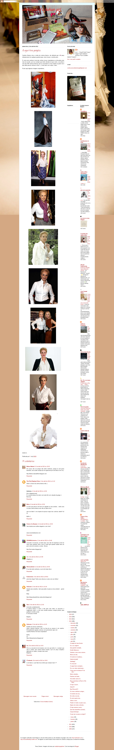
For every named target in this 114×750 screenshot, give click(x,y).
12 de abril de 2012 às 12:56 (37, 504)
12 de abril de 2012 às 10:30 (42, 466)
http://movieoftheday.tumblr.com (28, 739)
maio (72, 639)
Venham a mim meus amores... (78, 652)
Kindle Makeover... (75, 650)
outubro (73, 627)
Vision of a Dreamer (32, 524)
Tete (28, 604)
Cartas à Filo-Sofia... (84, 517)
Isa (27, 645)
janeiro (72, 721)
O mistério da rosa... (75, 693)
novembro (73, 625)
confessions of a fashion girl (41, 10)
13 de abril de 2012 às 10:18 (39, 586)
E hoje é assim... (74, 684)
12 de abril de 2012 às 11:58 (39, 491)
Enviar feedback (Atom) (46, 701)
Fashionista (30, 576)
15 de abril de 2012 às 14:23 (39, 624)
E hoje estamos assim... (76, 707)
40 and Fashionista (84, 265)
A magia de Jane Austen (76, 643)
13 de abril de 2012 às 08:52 (40, 576)
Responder (29, 476)
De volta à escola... (75, 696)
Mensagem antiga (58, 696)
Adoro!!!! (72, 687)
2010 (70, 726)
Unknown (29, 586)
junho (72, 637)
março (72, 717)
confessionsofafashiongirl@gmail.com (77, 68)
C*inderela (29, 660)
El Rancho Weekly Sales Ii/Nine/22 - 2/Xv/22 (85, 269)
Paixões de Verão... (75, 676)
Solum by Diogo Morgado (88, 356)
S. (77, 49)
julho (72, 634)
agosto (72, 632)
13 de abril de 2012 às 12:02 (36, 604)
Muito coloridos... (74, 674)
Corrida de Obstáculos (84, 463)
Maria (28, 504)
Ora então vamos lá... (75, 678)
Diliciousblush (31, 566)
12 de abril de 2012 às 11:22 (47, 481)
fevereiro (73, 719)
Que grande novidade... (76, 648)
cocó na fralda (84, 560)
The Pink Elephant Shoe (33, 481)
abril (72, 641)
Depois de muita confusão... (77, 705)
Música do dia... (74, 654)
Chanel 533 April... (75, 712)
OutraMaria (84, 111)
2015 (70, 614)
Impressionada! (74, 659)
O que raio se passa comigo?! (78, 714)
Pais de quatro (85, 407)
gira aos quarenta (85, 190)
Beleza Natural (30, 466)
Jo (27, 557)
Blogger (77, 746)
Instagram (83, 585)
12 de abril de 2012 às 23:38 (35, 557)
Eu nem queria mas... (75, 698)
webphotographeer (59, 746)
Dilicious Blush (85, 487)
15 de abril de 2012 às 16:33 (36, 645)
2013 (70, 619)
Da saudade (88, 328)
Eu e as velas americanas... (77, 668)
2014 (70, 616)
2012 (70, 621)
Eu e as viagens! (74, 645)
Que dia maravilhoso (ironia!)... (78, 709)
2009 (70, 729)
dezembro (73, 623)
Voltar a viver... (74, 700)
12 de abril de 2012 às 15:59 (45, 524)
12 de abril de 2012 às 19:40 (44, 540)
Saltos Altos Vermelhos (84, 172)
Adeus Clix (83, 561)
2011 (70, 724)
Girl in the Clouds (85, 352)
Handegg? (72, 661)
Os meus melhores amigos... (77, 691)
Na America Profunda (84, 583)
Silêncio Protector (83, 324)
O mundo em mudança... (76, 657)
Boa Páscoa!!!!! (74, 689)
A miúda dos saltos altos (84, 234)
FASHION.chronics (32, 540)
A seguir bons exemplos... (77, 666)
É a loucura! (73, 663)
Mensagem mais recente (30, 696)
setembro (73, 630)
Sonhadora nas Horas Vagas (85, 535)
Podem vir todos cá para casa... (78, 702)
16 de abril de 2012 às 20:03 (40, 660)
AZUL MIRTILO (85, 604)
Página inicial (45, 696)
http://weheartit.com (77, 737)
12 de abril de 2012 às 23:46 (42, 566)
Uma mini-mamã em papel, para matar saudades (85, 410)
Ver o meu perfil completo (73, 59)
